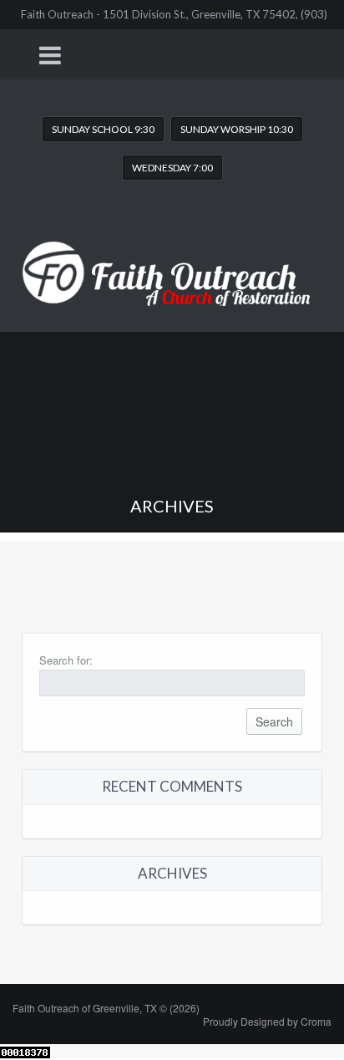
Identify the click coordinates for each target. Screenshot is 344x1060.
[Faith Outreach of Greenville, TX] (172, 260)
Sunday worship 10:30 (236, 129)
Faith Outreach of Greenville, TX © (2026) (106, 1008)
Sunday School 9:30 (103, 129)
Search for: (66, 660)
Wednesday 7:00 (172, 167)
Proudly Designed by (267, 1021)
